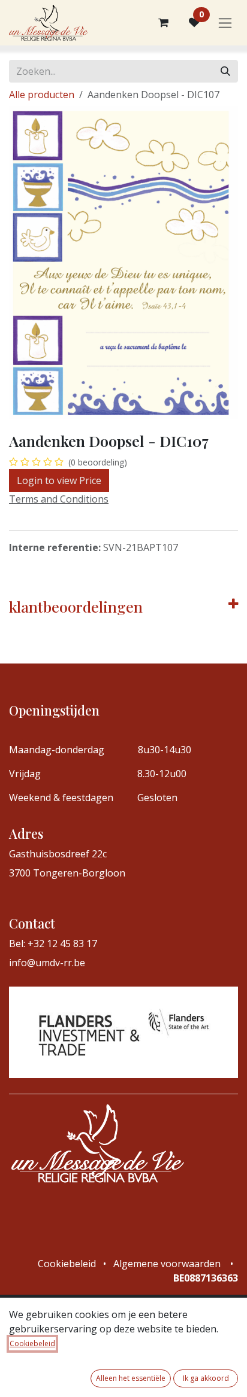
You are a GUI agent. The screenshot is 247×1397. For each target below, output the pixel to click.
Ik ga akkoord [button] (206, 1378)
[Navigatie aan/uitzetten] (225, 23)
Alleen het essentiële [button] (130, 1378)
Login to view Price (59, 480)
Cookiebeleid (32, 1343)
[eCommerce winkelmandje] (163, 23)
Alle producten (41, 94)
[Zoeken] (225, 71)
